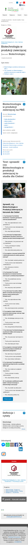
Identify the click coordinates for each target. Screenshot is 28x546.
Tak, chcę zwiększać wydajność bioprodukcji (12, 370)
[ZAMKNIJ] (18, 542)
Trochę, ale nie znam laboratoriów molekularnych (12, 263)
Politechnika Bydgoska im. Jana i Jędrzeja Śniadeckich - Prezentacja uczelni (14, 480)
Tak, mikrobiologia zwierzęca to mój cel (13, 319)
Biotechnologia (12, 114)
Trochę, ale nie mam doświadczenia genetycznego (13, 227)
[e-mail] (12, 446)
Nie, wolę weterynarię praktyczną (13, 250)
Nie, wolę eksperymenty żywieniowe (14, 308)
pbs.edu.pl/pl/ (6, 151)
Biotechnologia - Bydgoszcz (13, 489)
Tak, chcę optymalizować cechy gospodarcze (12, 223)
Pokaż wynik (7, 399)
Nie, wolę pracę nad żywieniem (13, 287)
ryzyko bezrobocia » (9, 123)
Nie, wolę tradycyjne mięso (12, 343)
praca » (6, 125)
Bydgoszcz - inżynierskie (12, 492)
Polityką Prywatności (14, 537)
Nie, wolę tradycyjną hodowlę (12, 231)
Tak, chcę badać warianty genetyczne (14, 260)
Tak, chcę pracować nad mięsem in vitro (13, 337)
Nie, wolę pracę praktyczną (12, 394)
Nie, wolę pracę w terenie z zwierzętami (11, 268)
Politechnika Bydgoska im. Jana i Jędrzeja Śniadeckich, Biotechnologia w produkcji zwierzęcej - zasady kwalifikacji (13, 145)
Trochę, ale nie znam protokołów (13, 356)
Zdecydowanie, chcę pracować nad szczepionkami (13, 242)
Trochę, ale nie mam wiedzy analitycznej (11, 304)
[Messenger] (3, 446)
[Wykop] (3, 455)
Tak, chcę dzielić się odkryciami (13, 387)
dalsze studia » (8, 121)
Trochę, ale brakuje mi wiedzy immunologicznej (11, 246)
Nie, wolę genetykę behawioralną (13, 326)
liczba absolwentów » (10, 119)
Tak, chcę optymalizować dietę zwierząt (12, 300)
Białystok (5, 15)
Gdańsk (19, 15)
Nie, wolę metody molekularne (12, 359)
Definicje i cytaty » (9, 74)
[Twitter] (21, 446)
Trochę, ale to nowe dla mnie (12, 341)
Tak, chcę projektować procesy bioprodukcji (12, 279)
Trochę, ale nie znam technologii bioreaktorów (12, 284)
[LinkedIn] (21, 450)
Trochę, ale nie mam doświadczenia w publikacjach (13, 391)
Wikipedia (23, 429)
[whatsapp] (8, 446)
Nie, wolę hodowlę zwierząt (12, 377)
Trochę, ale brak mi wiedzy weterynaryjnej (11, 374)
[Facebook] (16, 446)
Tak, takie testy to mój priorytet (13, 354)
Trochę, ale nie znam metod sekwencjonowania (11, 323)
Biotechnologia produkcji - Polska (14, 491)
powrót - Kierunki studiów (13, 499)
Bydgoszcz (12, 15)
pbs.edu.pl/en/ (6, 153)
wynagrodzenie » (8, 127)
